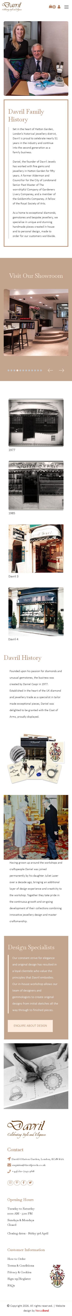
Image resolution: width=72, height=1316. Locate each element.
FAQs (11, 1285)
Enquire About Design (30, 1026)
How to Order (16, 1259)
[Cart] (52, 6)
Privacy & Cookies (19, 1272)
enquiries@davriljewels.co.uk (29, 1165)
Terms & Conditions (20, 1265)
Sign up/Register (19, 1279)
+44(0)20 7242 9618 (23, 1171)
